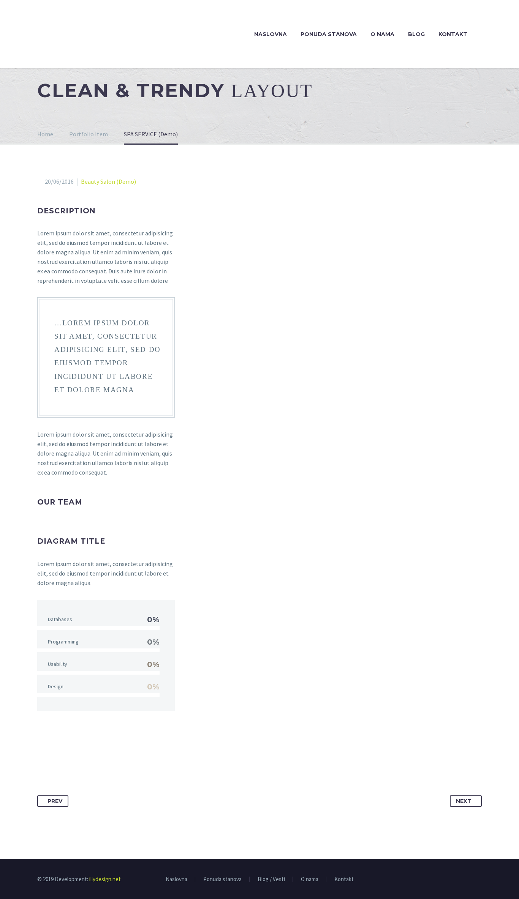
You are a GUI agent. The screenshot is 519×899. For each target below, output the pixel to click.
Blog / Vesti (271, 879)
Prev (54, 801)
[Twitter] (57, 754)
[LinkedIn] (99, 754)
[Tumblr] (85, 754)
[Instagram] (479, 880)
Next (464, 801)
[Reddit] (114, 754)
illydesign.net (105, 879)
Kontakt (452, 34)
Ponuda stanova (329, 34)
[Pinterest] (71, 754)
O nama (382, 34)
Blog (416, 34)
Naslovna (270, 34)
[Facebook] (43, 754)
